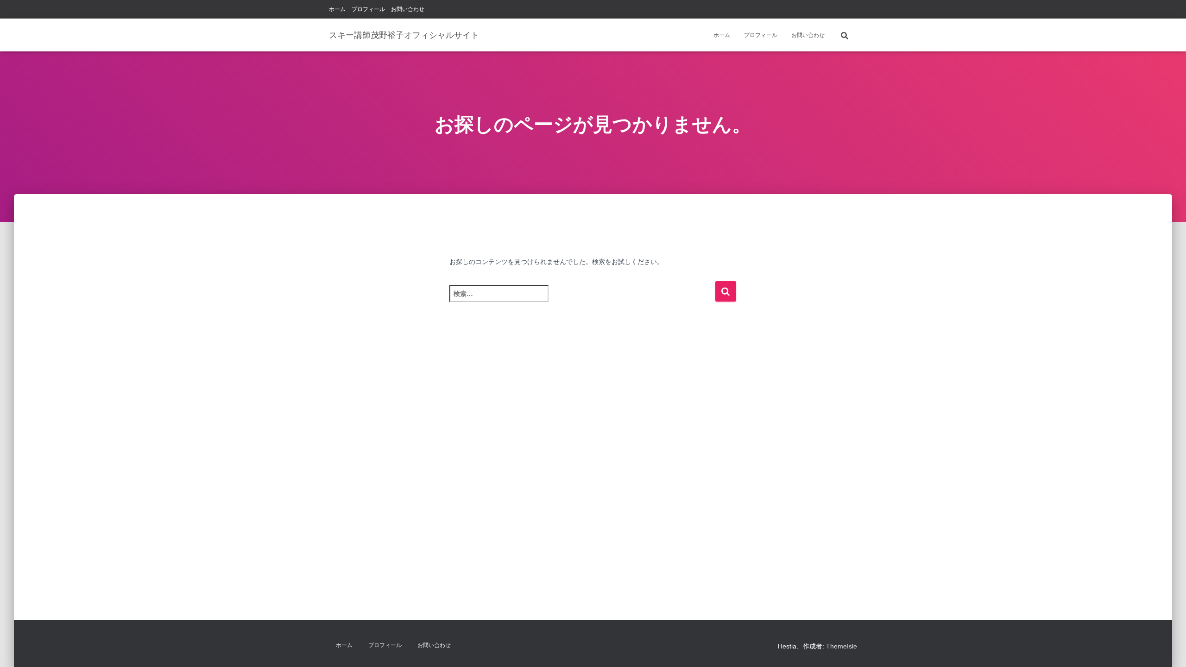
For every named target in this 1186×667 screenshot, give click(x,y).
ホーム (337, 9)
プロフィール (368, 9)
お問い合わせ (407, 9)
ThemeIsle (841, 646)
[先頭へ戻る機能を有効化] (1168, 648)
